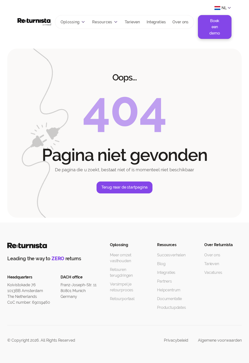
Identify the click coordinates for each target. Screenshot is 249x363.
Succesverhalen (171, 255)
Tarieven (132, 22)
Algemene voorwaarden (220, 340)
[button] (73, 22)
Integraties (156, 22)
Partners (164, 281)
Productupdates (171, 307)
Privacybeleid (176, 340)
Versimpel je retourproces (121, 287)
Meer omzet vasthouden (120, 258)
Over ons (180, 22)
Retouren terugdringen (121, 272)
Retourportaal (122, 298)
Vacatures (213, 272)
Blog (161, 263)
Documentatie (169, 298)
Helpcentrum (168, 290)
